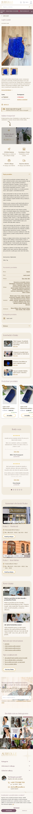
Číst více (16, 451)
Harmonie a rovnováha (19, 282)
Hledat (29, 6)
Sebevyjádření (20, 291)
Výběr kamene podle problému (13, 650)
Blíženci (16, 308)
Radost (15, 285)
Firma (18, 295)
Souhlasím (9, 810)
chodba (25, 303)
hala (28, 303)
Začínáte (7, 644)
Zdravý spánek (14, 288)
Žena (23, 278)
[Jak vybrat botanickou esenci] (16, 618)
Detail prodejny (8, 536)
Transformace (19, 283)
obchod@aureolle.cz (18, 787)
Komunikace (20, 289)
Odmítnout (24, 810)
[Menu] (31, 2)
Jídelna (23, 295)
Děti (29, 278)
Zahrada (27, 304)
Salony (28, 298)
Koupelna (18, 297)
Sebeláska (20, 285)
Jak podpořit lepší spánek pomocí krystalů (16, 658)
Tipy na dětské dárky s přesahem (13, 660)
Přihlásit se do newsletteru (29, 697)
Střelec (21, 309)
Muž (26, 278)
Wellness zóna (22, 301)
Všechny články (9, 669)
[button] (11, 489)
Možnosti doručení (22, 99)
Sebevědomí (12, 283)
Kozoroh (24, 308)
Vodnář (28, 309)
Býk (20, 308)
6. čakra (26, 291)
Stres (28, 286)
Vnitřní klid (27, 283)
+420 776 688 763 (18, 782)
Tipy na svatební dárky (11, 664)
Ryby (17, 309)
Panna (28, 308)
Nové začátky (22, 286)
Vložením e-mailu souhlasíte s (16, 701)
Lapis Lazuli (26, 275)
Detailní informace (6, 90)
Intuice (28, 282)
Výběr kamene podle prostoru (13, 648)
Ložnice (23, 297)
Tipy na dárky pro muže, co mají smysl (15, 662)
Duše (24, 285)
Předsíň (20, 303)
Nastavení (16, 807)
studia (11, 300)
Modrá (28, 271)
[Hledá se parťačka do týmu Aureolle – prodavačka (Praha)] (16, 591)
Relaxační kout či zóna (20, 298)
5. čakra (28, 292)
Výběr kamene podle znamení (12, 646)
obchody (16, 300)
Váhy (24, 309)
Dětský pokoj (13, 295)
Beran (12, 308)
